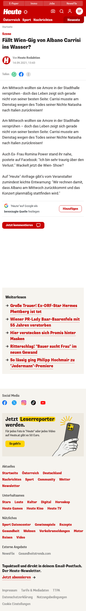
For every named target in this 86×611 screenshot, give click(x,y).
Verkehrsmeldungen (54, 531)
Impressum (9, 590)
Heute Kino (35, 509)
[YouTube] (43, 402)
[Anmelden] (69, 11)
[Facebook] (21, 74)
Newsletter (11, 486)
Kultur (32, 502)
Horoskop (62, 502)
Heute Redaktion (29, 58)
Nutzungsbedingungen (52, 597)
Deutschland (52, 473)
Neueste (73, 20)
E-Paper (14, 3)
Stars (6, 502)
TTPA (56, 590)
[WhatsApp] (14, 74)
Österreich (11, 20)
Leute (19, 502)
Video (20, 537)
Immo (34, 3)
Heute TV (54, 509)
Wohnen (29, 531)
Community (46, 480)
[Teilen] (28, 74)
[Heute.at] (12, 11)
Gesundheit (10, 531)
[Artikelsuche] (61, 11)
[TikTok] (33, 402)
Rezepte (65, 525)
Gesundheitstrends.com (35, 554)
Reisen (7, 537)
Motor (78, 531)
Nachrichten (11, 480)
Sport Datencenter (16, 525)
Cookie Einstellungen (16, 604)
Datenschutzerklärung (17, 597)
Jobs (52, 3)
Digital (46, 502)
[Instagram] (23, 402)
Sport (26, 20)
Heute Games (12, 509)
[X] (14, 402)
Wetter (64, 480)
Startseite (7, 27)
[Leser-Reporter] (53, 11)
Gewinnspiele (45, 525)
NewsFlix (72, 3)
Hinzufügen (70, 209)
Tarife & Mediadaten (35, 590)
